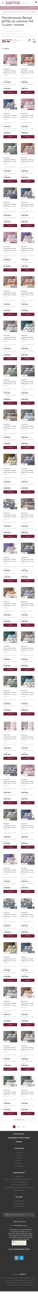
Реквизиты (19, 1176)
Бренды (19, 1141)
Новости (19, 1155)
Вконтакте (16, 1258)
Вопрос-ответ (19, 1206)
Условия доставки (19, 1203)
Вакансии (19, 1163)
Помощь (19, 1197)
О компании (19, 1152)
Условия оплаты (19, 1201)
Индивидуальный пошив (19, 1138)
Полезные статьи (19, 1190)
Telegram (21, 1258)
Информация (19, 1172)
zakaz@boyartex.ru (20, 1225)
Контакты (19, 1160)
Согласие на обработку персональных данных (19, 1187)
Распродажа (19, 1134)
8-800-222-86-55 (19, 1221)
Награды (19, 1157)
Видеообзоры (19, 1166)
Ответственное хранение (19, 1184)
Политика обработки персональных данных (19, 1179)
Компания (18, 1148)
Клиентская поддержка (19, 1182)
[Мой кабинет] (31, 3)
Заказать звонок (19, 8)
